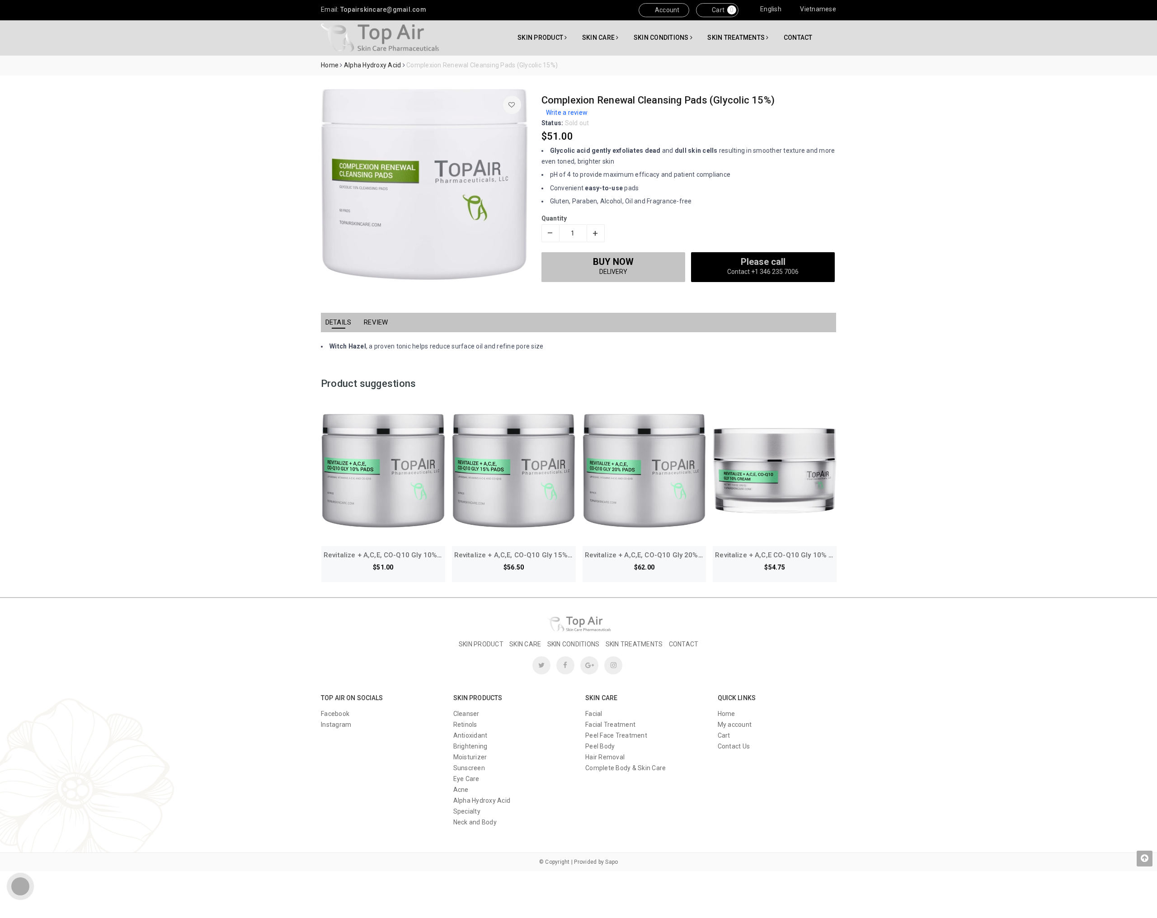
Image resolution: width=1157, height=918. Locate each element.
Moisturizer (470, 757)
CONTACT (798, 37)
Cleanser (466, 713)
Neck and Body (475, 822)
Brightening (470, 746)
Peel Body (600, 746)
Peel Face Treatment (616, 735)
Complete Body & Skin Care (625, 768)
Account (667, 10)
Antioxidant (470, 735)
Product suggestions (368, 383)
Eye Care (466, 778)
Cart (717, 10)
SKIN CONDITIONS (662, 37)
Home (726, 713)
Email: (373, 9)
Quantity (554, 218)
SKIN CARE (599, 37)
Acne (461, 789)
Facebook (335, 713)
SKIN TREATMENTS (736, 37)
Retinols (465, 724)
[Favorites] (512, 105)
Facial (593, 713)
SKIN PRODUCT (540, 37)
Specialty (466, 811)
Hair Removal (605, 757)
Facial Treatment (610, 724)
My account (735, 724)
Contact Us (734, 746)
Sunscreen (469, 768)
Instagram (336, 724)
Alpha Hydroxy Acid (482, 800)
